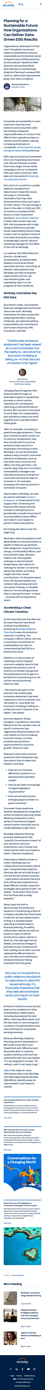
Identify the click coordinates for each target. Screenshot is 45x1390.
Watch (7, 1070)
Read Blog (7, 1150)
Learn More (8, 1118)
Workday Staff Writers (20, 84)
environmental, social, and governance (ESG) (22, 149)
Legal (12, 1376)
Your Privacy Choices (25, 1379)
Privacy (19, 1376)
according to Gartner (27, 218)
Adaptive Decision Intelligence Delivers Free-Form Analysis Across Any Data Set (30, 1314)
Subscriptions (29, 1376)
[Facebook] (22, 1369)
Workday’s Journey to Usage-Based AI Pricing (31, 1294)
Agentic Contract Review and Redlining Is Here (31, 1335)
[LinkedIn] (16, 1369)
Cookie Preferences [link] (23, 1382)
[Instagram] (34, 1369)
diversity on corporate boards (21, 177)
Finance (14, 1275)
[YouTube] (28, 1369)
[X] (11, 1369)
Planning (21, 1275)
